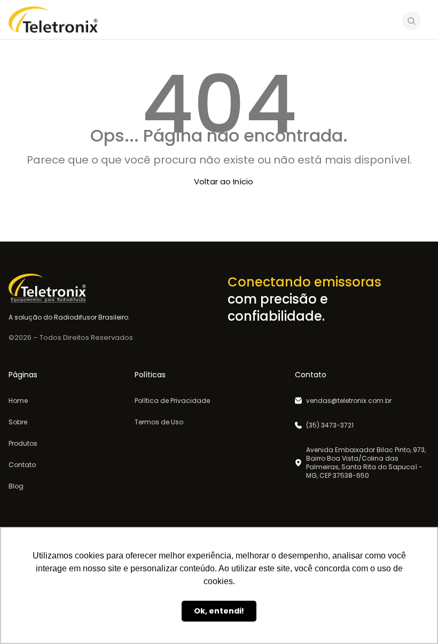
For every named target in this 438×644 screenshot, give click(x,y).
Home (18, 401)
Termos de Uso (159, 422)
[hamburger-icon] (385, 21)
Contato (22, 465)
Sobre (18, 422)
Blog (16, 486)
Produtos (23, 443)
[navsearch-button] (411, 23)
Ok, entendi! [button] (219, 611)
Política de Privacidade (172, 401)
